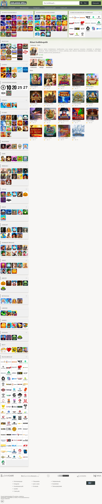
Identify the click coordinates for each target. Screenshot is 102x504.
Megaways (14, 57)
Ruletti (8, 51)
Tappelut (14, 105)
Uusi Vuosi (19, 194)
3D (37, 34)
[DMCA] (63, 476)
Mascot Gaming (19, 417)
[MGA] (97, 476)
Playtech (71, 28)
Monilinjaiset (8, 93)
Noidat (3, 271)
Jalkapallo (3, 105)
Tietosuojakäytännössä (23, 497)
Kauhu (8, 283)
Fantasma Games (25, 440)
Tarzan (8, 235)
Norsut (8, 117)
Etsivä (14, 170)
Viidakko (8, 69)
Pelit (2, 8)
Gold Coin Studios (14, 429)
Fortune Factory (3, 440)
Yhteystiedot (36, 481)
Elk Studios (14, 445)
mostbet (16, 488)
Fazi (71, 23)
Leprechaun (3, 253)
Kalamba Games (8, 423)
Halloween (25, 194)
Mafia (25, 170)
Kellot (19, 325)
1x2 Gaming (3, 462)
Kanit (19, 117)
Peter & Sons (25, 406)
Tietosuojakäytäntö (57, 486)
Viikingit (8, 253)
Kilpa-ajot (37, 28)
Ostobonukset (25, 51)
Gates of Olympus (24, 17)
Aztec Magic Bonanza (24, 23)
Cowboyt (19, 170)
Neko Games (8, 417)
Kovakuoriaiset (42, 34)
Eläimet (4, 112)
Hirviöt (4, 278)
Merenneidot (19, 212)
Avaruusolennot (25, 283)
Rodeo (3, 182)
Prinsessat (25, 265)
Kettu (3, 123)
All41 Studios (14, 457)
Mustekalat (14, 212)
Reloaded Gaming (19, 401)
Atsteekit (59, 23)
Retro (42, 28)
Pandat (25, 117)
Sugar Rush (30, 17)
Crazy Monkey (3, 34)
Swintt (25, 389)
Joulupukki (14, 194)
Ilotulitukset (3, 199)
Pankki (53, 28)
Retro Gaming (82, 17)
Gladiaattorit (64, 28)
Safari (3, 69)
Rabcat (3, 406)
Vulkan (19, 57)
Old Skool (14, 412)
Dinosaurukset (8, 134)
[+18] (48, 476)
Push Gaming (98, 17)
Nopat (25, 325)
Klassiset (8, 57)
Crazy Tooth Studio (25, 445)
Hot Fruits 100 (13, 28)
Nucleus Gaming (19, 412)
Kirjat (64, 23)
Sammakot (64, 17)
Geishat (25, 253)
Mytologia (5, 296)
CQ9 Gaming (3, 451)
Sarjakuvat (19, 158)
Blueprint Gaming (8, 451)
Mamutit (14, 128)
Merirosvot (53, 23)
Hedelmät (48, 23)
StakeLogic (8, 395)
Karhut (3, 117)
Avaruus (8, 75)
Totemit (8, 325)
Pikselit (25, 158)
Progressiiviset (19, 51)
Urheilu (4, 100)
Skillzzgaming (14, 401)
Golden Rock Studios (8, 429)
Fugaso (19, 434)
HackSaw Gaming (25, 423)
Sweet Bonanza (19, 17)
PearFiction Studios (3, 412)
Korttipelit (8, 46)
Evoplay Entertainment (8, 445)
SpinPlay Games (14, 395)
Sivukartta (35, 486)
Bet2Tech (25, 451)
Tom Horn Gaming (19, 389)
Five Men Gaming (8, 440)
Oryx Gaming (8, 412)
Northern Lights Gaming (25, 412)
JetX (3, 23)
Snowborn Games (19, 395)
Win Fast (3, 389)
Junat (14, 313)
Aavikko (14, 69)
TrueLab (8, 389)
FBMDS (19, 440)
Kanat (3, 134)
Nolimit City (77, 23)
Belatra (98, 28)
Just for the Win (14, 423)
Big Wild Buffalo (3, 28)
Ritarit (8, 176)
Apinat (42, 17)
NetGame (98, 23)
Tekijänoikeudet (56, 481)
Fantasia (14, 265)
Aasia (8, 146)
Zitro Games (19, 384)
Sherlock (14, 176)
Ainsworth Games (25, 457)
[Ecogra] (81, 476)
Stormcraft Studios (3, 395)
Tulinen (3, 75)
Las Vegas (8, 199)
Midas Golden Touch (19, 23)
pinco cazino (36, 484)
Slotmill (3, 401)
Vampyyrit (14, 283)
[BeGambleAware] (30, 476)
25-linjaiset (19, 87)
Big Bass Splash (19, 28)
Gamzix (3, 434)
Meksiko (19, 146)
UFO (3, 288)
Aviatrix (3, 17)
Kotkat (25, 128)
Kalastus (37, 23)
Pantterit (25, 123)
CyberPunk (8, 337)
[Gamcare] (7, 476)
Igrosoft (82, 28)
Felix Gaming (14, 440)
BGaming (87, 23)
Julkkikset (8, 158)
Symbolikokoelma (3, 57)
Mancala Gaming (25, 417)
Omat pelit (96, 3)
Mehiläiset (14, 349)
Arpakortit (14, 51)
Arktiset (19, 69)
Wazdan (87, 17)
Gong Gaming (3, 429)
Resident (8, 34)
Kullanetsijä (19, 176)
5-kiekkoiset (3, 87)
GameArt (14, 434)
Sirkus (8, 182)
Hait (3, 212)
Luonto (4, 64)
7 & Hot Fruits (30, 28)
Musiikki (14, 158)
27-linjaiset (25, 87)
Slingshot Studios (8, 401)
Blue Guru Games (14, 451)
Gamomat (77, 34)
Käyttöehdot (55, 484)
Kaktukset (14, 75)
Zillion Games (25, 384)
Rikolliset (3, 176)
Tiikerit (3, 128)
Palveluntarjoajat (18, 481)
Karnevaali (48, 28)
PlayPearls (14, 406)
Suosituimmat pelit (50, 8)
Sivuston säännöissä (5, 498)
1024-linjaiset (3, 93)
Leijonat (48, 17)
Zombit (19, 283)
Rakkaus (8, 349)
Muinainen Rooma (3, 146)
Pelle (14, 253)
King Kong (14, 117)
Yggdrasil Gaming (82, 34)
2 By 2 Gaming (82, 23)
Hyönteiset (19, 349)
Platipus (19, 406)
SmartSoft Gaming (25, 395)
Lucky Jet (8, 23)
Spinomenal (93, 28)
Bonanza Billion (30, 23)
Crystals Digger (8, 28)
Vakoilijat (8, 170)
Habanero (14, 384)
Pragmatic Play (71, 17)
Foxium (25, 434)
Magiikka (48, 34)
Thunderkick (87, 28)
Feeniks (14, 271)
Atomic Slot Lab (3, 457)
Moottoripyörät (8, 313)
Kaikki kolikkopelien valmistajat (81, 12)
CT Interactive (19, 445)
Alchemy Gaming (19, 457)
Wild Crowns (24, 28)
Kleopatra (19, 235)
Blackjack (14, 46)
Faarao (42, 23)
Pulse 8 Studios (8, 406)
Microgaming (93, 17)
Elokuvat (3, 158)
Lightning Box (3, 423)
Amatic (93, 23)
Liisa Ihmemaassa (25, 229)
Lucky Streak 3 (8, 17)
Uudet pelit (64, 8)
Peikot (19, 253)
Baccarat (19, 46)
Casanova (25, 176)
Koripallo (8, 105)
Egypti (14, 146)
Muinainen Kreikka (25, 146)
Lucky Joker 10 (13, 23)
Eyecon (3, 445)
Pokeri (25, 46)
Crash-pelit (12, 8)
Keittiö (3, 349)
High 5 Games (19, 423)
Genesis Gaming (25, 429)
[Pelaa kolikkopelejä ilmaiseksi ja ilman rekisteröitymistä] (23, 3)
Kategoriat (37, 8)
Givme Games (19, 429)
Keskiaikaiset (25, 349)
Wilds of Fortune (13, 34)
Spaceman (13, 17)
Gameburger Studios (8, 434)
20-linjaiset (14, 87)
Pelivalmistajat (24, 8)
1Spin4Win (8, 384)
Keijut (19, 265)
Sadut (4, 260)
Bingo (3, 51)
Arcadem (8, 457)
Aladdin (3, 235)
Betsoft (77, 28)
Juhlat (4, 189)
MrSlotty (14, 417)
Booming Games (71, 34)
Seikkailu (5, 166)
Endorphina (77, 17)
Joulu (8, 194)
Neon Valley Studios (3, 417)
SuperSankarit (3, 337)
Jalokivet (14, 325)
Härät (14, 123)
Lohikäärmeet (59, 28)
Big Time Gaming (19, 451)
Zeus (8, 301)
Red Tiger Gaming (25, 401)
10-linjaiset (8, 87)
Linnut (19, 128)
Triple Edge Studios (14, 389)
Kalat (4, 207)
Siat (53, 17)
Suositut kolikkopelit (9, 12)
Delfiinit (59, 17)
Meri (25, 69)
